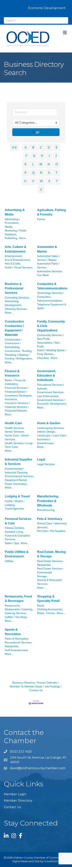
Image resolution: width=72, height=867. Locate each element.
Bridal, (41, 613)
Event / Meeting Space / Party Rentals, (51, 352)
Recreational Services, (18, 642)
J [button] (56, 155)
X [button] (49, 181)
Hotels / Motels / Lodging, (14, 503)
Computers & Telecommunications (52, 286)
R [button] (41, 172)
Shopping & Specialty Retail (48, 599)
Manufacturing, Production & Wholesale (48, 501)
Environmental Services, (19, 476)
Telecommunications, (50, 300)
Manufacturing (46, 510)
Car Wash (43, 275)
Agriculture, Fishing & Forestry (51, 212)
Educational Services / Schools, (50, 386)
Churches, (43, 358)
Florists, (50, 613)
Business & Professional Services (14, 288)
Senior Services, (15, 431)
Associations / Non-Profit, (48, 344)
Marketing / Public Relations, (15, 232)
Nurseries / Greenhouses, (45, 441)
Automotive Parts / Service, (48, 265)
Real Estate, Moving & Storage (51, 554)
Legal (41, 459)
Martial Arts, (12, 646)
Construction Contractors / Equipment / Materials (14, 328)
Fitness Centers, (15, 527)
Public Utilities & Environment (17, 554)
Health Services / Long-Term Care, (19, 445)
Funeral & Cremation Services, (17, 537)
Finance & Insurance (12, 373)
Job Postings (52, 686)
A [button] (26, 147)
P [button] (26, 172)
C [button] (41, 147)
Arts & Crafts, (13, 263)
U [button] (25, 181)
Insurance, (11, 399)
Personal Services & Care (18, 521)
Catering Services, (16, 613)
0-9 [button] (14, 147)
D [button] (49, 147)
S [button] (49, 172)
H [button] (42, 155)
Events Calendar (47, 682)
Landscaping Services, (51, 428)
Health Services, (15, 428)
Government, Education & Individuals (46, 375)
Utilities (9, 561)
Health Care (13, 423)
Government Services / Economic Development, (52, 402)
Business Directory (23, 682)
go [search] (37, 132)
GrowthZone (52, 861)
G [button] (34, 155)
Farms (41, 219)
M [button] (41, 164)
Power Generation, (16, 484)
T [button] (57, 172)
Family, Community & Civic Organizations (51, 326)
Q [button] (33, 172)
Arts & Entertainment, (18, 260)
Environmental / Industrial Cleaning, (16, 470)
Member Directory (18, 800)
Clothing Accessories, (50, 609)
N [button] (49, 164)
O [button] (56, 164)
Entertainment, (14, 256)
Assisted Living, (14, 531)
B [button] (33, 147)
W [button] (41, 181)
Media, (9, 226)
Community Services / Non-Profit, (50, 337)
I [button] (49, 155)
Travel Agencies (14, 508)
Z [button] (41, 189)
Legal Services (46, 464)
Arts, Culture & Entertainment (15, 249)
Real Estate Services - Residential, (50, 563)
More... (23, 238)
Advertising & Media (15, 212)
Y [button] (57, 181)
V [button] (33, 181)
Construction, (13, 351)
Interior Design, (46, 431)
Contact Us (12, 807)
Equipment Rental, (16, 480)
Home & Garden (48, 423)
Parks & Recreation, (17, 638)
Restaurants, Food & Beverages (18, 599)
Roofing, (27, 351)
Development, (13, 305)
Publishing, (11, 238)
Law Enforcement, (48, 396)
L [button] (33, 164)
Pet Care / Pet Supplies (51, 531)
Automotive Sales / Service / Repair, (48, 258)
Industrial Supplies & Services (18, 462)
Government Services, (50, 392)
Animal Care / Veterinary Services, (52, 525)
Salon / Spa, (12, 543)
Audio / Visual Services (18, 267)
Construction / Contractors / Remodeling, (13, 343)
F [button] (26, 155)
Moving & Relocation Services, (49, 582)
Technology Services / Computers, (50, 295)
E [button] (57, 147)
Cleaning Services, (16, 309)
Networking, (12, 301)
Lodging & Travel (17, 496)
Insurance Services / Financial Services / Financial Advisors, (17, 407)
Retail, (41, 605)
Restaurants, (12, 605)
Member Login (15, 794)
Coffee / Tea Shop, (16, 617)
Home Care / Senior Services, (17, 437)
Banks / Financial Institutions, (15, 382)
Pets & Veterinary (49, 519)
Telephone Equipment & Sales (51, 306)
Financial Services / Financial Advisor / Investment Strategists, (19, 391)
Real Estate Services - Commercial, (50, 570)
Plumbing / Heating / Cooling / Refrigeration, (19, 356)
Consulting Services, (17, 297)
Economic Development (46, 8)
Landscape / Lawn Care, (52, 435)
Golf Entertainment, (16, 650)
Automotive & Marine (47, 249)
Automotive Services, (50, 271)
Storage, (42, 576)
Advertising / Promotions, (12, 221)
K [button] (26, 164)
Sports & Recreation (13, 632)
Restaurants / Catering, (19, 609)
